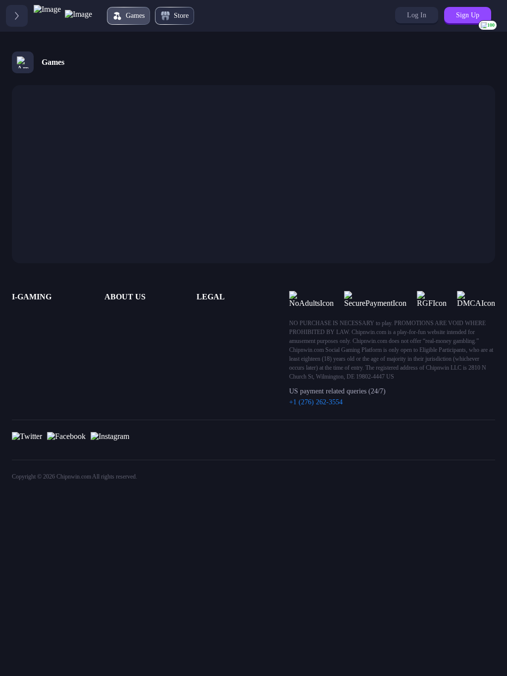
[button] (416, 15)
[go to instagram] (110, 440)
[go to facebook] (66, 440)
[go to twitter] (27, 440)
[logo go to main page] (63, 16)
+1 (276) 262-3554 (316, 402)
